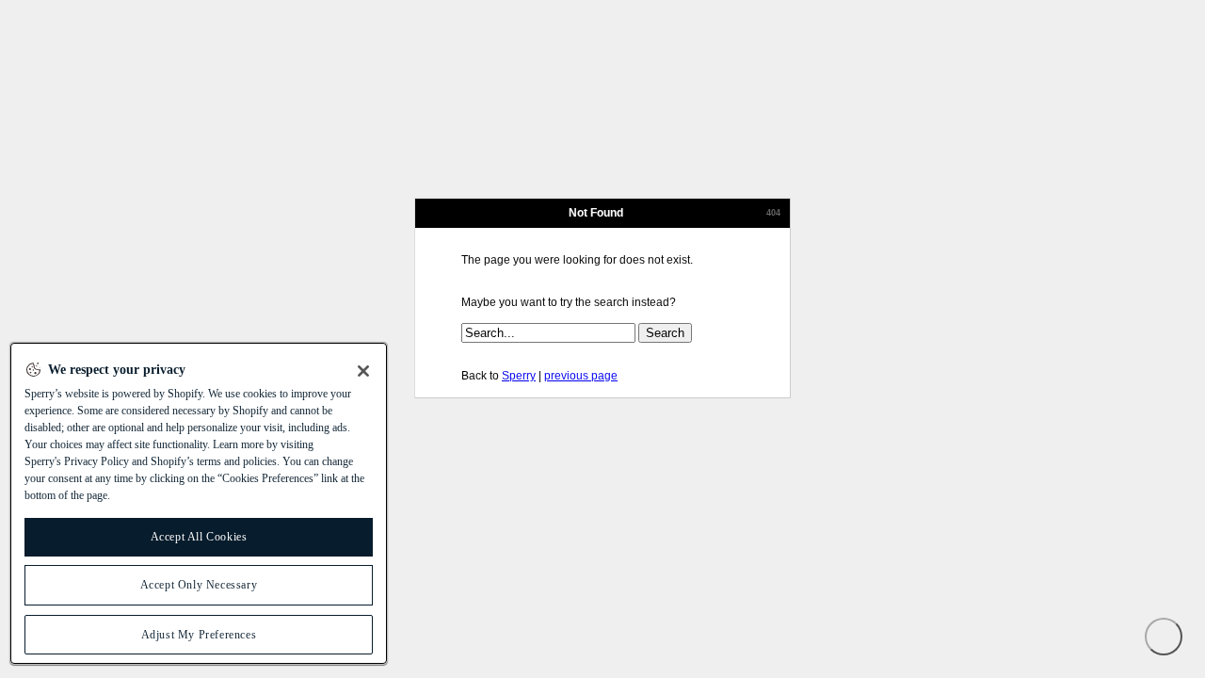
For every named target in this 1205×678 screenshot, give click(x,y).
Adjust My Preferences (199, 634)
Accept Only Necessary (199, 584)
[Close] (363, 371)
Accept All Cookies (199, 536)
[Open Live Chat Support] (1163, 636)
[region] (198, 503)
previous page (581, 375)
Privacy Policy (96, 461)
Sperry (519, 375)
